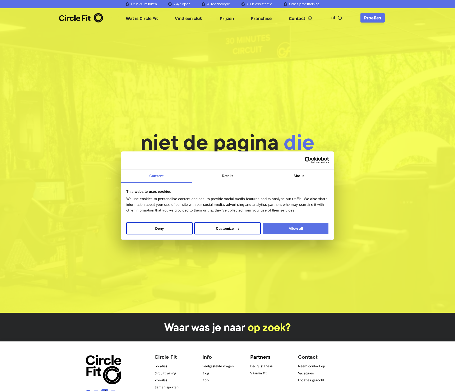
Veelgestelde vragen (218, 366)
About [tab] (298, 176)
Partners (260, 357)
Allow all (296, 228)
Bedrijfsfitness (261, 366)
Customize (225, 228)
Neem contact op (311, 366)
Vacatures (306, 373)
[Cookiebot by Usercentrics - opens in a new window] (308, 160)
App (205, 380)
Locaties (161, 366)
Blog (205, 373)
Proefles (161, 380)
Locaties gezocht (311, 380)
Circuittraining (165, 373)
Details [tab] (227, 176)
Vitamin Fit (258, 373)
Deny (159, 228)
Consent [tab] (156, 176)
